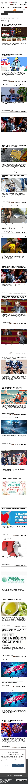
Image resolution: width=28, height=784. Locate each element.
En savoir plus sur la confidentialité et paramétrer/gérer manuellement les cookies (12, 770)
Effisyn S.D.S (13, 444)
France (14, 505)
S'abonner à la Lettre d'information (14, 775)
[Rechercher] (22, 2)
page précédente (23, 9)
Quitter (6, 765)
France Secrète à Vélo (12, 81)
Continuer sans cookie (18, 765)
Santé (25, 7)
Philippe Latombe (13, 111)
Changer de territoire (23, 4)
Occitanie (14, 656)
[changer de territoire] (19, 2)
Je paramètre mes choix (22, 780)
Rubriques (5, 21)
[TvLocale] (13, 2)
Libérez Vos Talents (12, 414)
